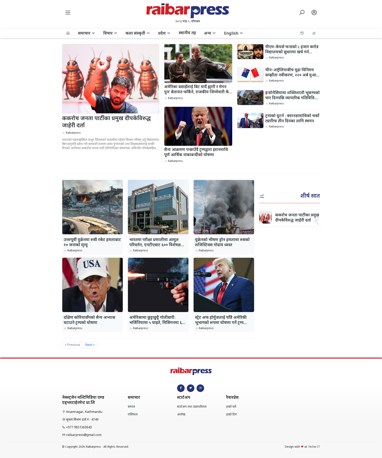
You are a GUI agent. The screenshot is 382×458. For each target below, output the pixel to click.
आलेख (181, 415)
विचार (108, 33)
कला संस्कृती (136, 33)
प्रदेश (162, 33)
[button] (68, 13)
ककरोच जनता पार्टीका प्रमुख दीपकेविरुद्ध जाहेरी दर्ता (297, 218)
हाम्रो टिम (231, 415)
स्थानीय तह (187, 33)
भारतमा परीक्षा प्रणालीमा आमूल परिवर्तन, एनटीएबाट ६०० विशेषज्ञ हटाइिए (155, 245)
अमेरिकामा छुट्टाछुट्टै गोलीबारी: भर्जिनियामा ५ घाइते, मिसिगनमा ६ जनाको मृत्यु (155, 323)
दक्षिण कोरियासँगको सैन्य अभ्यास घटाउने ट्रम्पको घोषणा (89, 320)
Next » (90, 345)
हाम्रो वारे (231, 407)
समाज (131, 407)
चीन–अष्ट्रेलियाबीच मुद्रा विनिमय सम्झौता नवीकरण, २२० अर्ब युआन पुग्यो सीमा (292, 75)
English (231, 33)
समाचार (84, 33)
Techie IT (314, 447)
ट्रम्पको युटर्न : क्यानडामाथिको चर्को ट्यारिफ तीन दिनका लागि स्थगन (292, 119)
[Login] (314, 13)
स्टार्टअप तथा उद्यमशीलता (192, 407)
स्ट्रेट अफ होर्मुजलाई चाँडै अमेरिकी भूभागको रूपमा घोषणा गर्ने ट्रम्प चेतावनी (221, 323)
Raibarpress (73, 133)
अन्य (208, 33)
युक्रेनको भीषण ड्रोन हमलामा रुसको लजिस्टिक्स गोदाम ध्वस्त (222, 242)
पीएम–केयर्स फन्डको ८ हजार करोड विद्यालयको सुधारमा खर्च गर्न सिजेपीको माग (292, 52)
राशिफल (133, 415)
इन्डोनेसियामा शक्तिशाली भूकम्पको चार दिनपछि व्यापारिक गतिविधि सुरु (292, 98)
